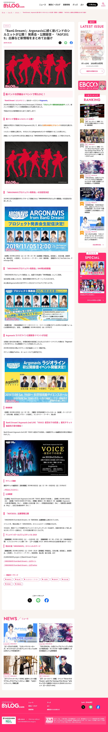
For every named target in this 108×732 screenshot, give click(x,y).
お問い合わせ (21, 719)
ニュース (42, 4)
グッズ (75, 4)
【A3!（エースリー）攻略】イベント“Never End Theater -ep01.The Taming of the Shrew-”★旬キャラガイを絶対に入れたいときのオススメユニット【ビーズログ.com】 (55, 682)
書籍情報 (66, 4)
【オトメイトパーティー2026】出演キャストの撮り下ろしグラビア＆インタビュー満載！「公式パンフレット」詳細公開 (20, 681)
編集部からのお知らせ (53, 709)
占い (82, 4)
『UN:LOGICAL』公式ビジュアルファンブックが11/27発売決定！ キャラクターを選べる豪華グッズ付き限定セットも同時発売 (56, 648)
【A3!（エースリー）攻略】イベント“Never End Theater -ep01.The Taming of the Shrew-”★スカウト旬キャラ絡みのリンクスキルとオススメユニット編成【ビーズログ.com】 (94, 151)
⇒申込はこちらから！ (11, 490)
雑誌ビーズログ (54, 4)
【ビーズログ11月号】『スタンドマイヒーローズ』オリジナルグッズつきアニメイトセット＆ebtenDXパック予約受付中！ (20, 648)
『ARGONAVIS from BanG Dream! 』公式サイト (20, 561)
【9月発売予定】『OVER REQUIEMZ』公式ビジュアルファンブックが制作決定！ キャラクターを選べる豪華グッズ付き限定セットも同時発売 (94, 208)
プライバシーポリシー (34, 719)
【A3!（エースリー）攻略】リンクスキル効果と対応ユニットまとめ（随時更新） (94, 123)
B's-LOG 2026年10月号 (92, 63)
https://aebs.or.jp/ (76, 722)
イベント (17, 12)
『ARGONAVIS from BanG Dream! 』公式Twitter (20, 565)
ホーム (3, 12)
